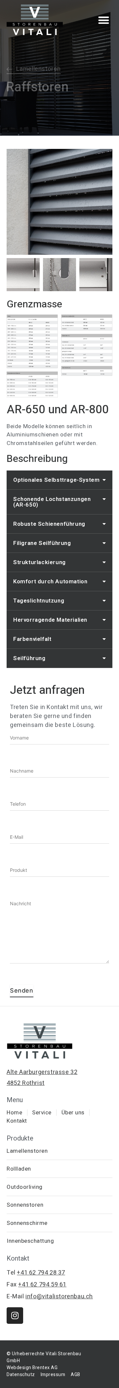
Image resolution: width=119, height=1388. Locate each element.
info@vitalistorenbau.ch (59, 1296)
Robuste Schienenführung (49, 524)
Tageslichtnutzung (38, 601)
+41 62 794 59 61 (42, 1284)
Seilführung (29, 658)
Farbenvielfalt (32, 639)
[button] (104, 20)
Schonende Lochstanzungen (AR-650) (52, 502)
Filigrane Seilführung (42, 543)
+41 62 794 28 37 (41, 1272)
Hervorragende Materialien (50, 620)
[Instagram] (15, 1315)
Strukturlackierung (39, 562)
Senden (21, 990)
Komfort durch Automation (50, 581)
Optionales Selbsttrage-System (56, 480)
